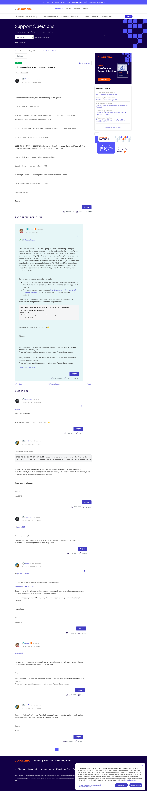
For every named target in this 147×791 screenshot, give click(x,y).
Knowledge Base (63, 769)
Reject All (121, 785)
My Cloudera (20, 769)
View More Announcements (113, 127)
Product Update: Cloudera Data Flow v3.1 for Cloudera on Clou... (110, 121)
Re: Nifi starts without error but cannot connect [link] (57, 51)
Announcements (50, 16)
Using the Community (79, 16)
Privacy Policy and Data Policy (52, 775)
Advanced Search (20, 42)
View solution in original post (29, 367)
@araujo (18, 409)
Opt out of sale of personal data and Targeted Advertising (89, 785)
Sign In (128, 16)
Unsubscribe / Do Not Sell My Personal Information (73, 775)
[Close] (142, 765)
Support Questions (34, 51)
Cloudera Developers (109, 16)
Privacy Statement (130, 780)
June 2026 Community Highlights (106, 100)
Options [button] (20, 56)
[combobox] (69, 37)
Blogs (94, 16)
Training (68, 8)
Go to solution (84, 63)
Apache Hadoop (23, 778)
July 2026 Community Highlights (106, 94)
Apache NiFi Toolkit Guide (24, 587)
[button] (89, 85)
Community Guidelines (43, 760)
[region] (110, 776)
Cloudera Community (25, 16)
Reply (86, 207)
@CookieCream (29, 240)
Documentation (47, 769)
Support (85, 8)
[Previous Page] (45, 749)
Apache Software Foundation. (66, 778)
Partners (77, 8)
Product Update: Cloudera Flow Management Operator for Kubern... (111, 113)
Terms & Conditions (39, 775)
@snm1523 (21, 527)
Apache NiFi (24, 73)
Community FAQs (63, 760)
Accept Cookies (136, 785)
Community (58, 8)
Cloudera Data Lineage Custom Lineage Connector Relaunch (113, 106)
